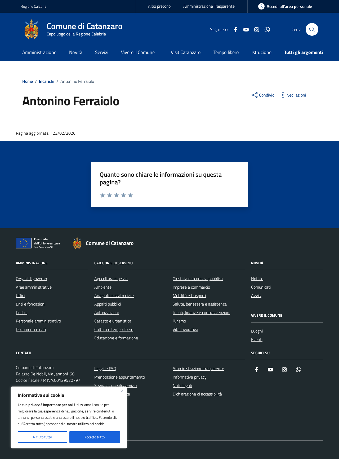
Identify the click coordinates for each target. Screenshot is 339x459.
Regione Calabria (33, 6)
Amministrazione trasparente (198, 368)
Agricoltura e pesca (111, 278)
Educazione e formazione (116, 338)
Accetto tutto (94, 437)
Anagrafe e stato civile (114, 295)
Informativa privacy (190, 377)
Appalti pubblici (107, 304)
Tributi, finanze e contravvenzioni (201, 312)
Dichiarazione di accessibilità (197, 394)
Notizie (257, 278)
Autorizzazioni (106, 312)
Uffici (20, 295)
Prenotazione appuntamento (119, 377)
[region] (69, 417)
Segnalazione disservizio (115, 385)
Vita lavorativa (185, 329)
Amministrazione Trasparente (209, 6)
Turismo (179, 321)
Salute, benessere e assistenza (200, 304)
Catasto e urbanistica (112, 321)
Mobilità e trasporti (189, 295)
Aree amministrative (34, 287)
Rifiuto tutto (42, 437)
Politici (21, 312)
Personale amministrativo (38, 321)
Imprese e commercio (191, 287)
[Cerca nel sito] (312, 29)
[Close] (121, 391)
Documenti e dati (31, 329)
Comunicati (261, 287)
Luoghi (257, 331)
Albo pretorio (159, 6)
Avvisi (256, 295)
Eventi (256, 339)
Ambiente (102, 287)
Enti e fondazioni (30, 304)
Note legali (182, 385)
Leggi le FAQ (105, 368)
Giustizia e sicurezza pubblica (198, 278)
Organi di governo (31, 278)
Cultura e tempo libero (113, 329)
